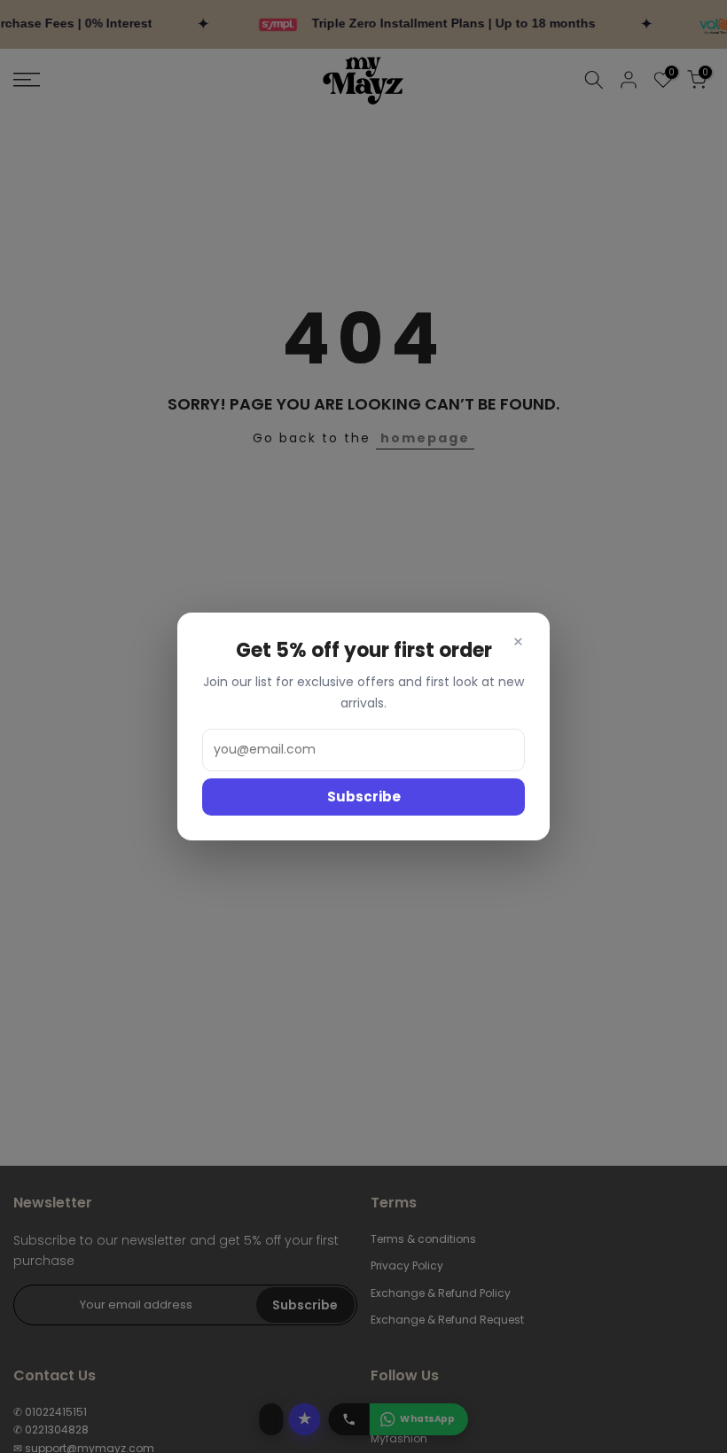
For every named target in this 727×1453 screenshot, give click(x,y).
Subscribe (364, 796)
